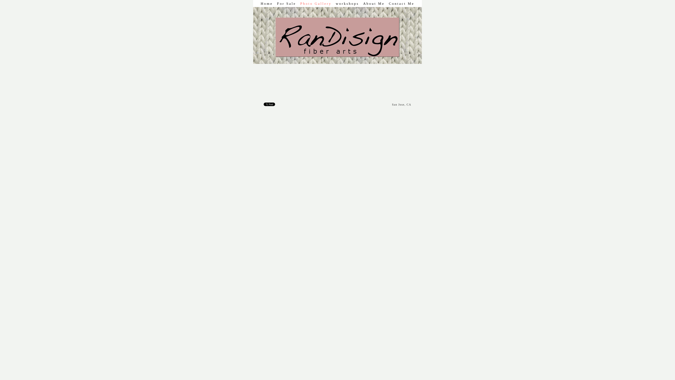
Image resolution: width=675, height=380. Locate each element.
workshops (347, 3)
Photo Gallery (316, 3)
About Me (374, 3)
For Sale (286, 3)
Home (267, 3)
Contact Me (401, 3)
